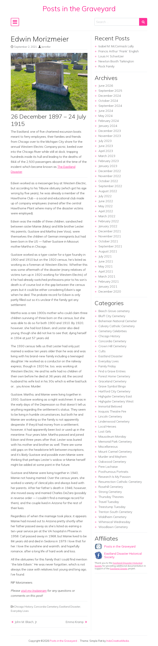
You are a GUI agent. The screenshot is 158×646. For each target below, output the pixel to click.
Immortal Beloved (110, 406)
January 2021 (107, 286)
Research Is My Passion (114, 477)
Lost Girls (104, 431)
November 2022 (109, 176)
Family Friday (107, 366)
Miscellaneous (108, 446)
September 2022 (110, 186)
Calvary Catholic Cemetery (116, 326)
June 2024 (105, 111)
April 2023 (105, 151)
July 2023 (105, 141)
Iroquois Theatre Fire (112, 411)
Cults (102, 351)
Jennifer (46, 46)
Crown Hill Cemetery (112, 346)
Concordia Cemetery (46, 606)
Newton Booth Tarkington (116, 61)
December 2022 (109, 171)
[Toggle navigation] (15, 22)
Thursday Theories (111, 497)
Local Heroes (107, 426)
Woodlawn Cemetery (113, 527)
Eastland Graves (119, 568)
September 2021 (110, 246)
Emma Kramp (75, 622)
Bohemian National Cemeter (117, 321)
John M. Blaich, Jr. (26, 622)
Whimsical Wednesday (114, 522)
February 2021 (108, 281)
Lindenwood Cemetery (113, 421)
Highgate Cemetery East (115, 396)
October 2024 (108, 101)
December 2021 (109, 231)
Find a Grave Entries (112, 371)
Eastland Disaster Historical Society (123, 555)
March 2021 (106, 276)
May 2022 (105, 206)
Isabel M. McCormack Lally (116, 46)
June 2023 (105, 146)
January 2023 (107, 166)
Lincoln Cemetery (110, 416)
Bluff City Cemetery (111, 316)
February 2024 (108, 121)
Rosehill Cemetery (110, 487)
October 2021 (108, 241)
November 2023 (109, 136)
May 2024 (105, 116)
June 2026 (105, 85)
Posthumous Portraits (113, 472)
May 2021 (105, 266)
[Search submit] (143, 22)
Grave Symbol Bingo (112, 386)
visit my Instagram (34, 591)
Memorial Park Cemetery (115, 441)
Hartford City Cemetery (114, 391)
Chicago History (23, 606)
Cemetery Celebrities (112, 331)
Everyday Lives (20, 610)
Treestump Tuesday (111, 507)
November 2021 (109, 236)
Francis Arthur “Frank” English (118, 51)
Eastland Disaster (69, 606)
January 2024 (107, 126)
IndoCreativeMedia (117, 640)
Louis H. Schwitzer (111, 56)
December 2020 (109, 291)
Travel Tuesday (108, 502)
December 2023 (109, 131)
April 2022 (105, 211)
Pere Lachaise (108, 467)
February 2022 (108, 221)
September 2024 (110, 106)
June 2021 (105, 261)
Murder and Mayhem (112, 456)
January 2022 (107, 226)
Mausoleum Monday (112, 436)
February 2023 (108, 161)
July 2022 (105, 196)
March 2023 (106, 156)
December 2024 (109, 96)
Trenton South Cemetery (115, 512)
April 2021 (105, 271)
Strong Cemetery (110, 492)
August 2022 (107, 191)
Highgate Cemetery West (116, 401)
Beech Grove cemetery (114, 311)
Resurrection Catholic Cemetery (120, 482)
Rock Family (106, 66)
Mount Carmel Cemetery (115, 451)
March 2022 (106, 216)
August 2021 (107, 251)
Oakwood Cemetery (112, 461)
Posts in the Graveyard (79, 8)
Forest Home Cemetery (114, 376)
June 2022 (105, 201)
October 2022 (108, 181)
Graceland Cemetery (112, 381)
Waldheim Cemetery (112, 517)
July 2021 (105, 256)
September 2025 (110, 91)
